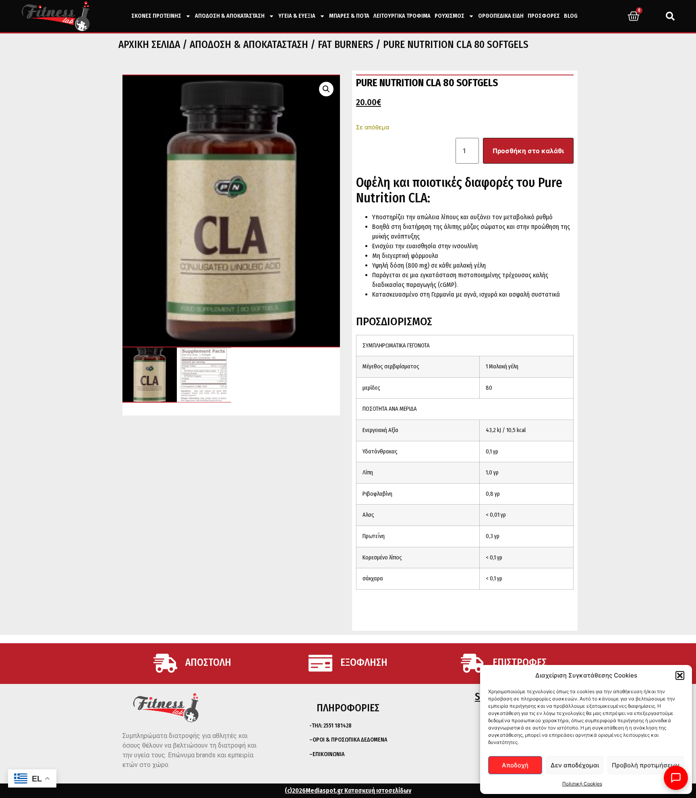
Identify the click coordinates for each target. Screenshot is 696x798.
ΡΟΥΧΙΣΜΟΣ (449, 15)
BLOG (571, 15)
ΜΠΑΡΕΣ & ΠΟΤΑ (349, 15)
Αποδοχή (515, 765)
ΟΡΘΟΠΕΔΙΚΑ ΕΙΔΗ (501, 15)
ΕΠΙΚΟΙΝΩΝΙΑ (328, 754)
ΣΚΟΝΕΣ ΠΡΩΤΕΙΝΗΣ (156, 15)
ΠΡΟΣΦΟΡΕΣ (544, 15)
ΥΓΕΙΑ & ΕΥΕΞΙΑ (296, 15)
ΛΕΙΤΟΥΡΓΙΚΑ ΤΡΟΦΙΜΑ (402, 15)
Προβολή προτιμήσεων (645, 765)
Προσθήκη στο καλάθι (528, 151)
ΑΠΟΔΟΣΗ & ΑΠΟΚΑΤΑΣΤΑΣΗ (230, 15)
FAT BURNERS (345, 45)
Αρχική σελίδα (149, 45)
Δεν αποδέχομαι (575, 765)
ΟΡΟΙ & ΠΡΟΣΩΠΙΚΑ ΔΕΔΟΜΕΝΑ (350, 739)
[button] (680, 675)
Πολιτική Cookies (582, 784)
